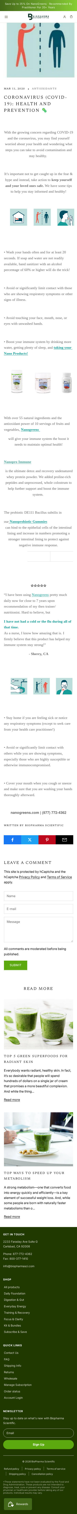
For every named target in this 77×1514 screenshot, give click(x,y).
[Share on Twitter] (29, 839)
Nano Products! (16, 353)
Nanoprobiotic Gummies (28, 522)
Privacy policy (33, 1468)
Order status (12, 1391)
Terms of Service (59, 877)
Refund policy (11, 1468)
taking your (63, 347)
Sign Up (38, 1444)
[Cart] (71, 16)
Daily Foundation (14, 1293)
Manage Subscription (18, 1384)
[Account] (64, 16)
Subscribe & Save (15, 1331)
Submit (16, 965)
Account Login (13, 1397)
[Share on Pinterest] (47, 839)
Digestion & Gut (14, 1299)
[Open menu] (6, 17)
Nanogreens (30, 430)
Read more (12, 1100)
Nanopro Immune (17, 462)
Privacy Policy (29, 877)
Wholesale (10, 1378)
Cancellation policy (42, 1473)
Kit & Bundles (12, 1325)
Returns (9, 1372)
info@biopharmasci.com (18, 1266)
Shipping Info (12, 1365)
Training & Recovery (17, 1312)
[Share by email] (64, 839)
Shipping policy (17, 1473)
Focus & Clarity (13, 1319)
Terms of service (56, 1468)
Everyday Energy (15, 1306)
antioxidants (44, 89)
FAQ (6, 1359)
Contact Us (11, 1352)
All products (12, 1287)
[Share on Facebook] (12, 839)
